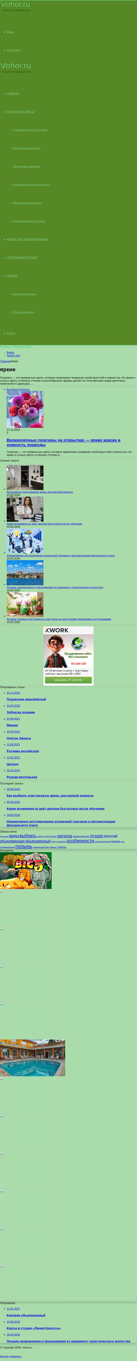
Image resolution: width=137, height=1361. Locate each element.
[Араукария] (25, 1262)
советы (61, 847)
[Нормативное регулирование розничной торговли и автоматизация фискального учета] (25, 552)
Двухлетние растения (26, 166)
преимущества (41, 847)
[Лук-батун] (24, 963)
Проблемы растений (22, 257)
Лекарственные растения (29, 221)
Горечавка (4, 836)
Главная (5, 361)
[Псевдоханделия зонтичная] (26, 1225)
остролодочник (102, 841)
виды (14, 835)
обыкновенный (37, 841)
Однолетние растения (27, 148)
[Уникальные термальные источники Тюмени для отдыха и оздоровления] (32, 1075)
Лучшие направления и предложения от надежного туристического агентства (55, 587)
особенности (80, 840)
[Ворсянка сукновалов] (24, 1187)
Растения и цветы (20, 111)
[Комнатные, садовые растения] (15, 11)
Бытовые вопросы (24, 294)
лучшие (96, 836)
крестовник (51, 836)
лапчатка (64, 836)
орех (53, 841)
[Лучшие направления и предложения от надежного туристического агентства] (25, 584)
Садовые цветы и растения (30, 130)
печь (123, 842)
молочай (110, 836)
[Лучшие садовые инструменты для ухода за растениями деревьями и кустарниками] (25, 616)
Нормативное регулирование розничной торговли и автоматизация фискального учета (61, 555)
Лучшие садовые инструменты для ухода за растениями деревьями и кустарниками (59, 619)
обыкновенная (12, 841)
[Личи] (27, 1300)
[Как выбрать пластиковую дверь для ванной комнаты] (25, 489)
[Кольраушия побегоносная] (27, 925)
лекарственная (81, 836)
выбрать (28, 835)
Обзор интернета (23, 312)
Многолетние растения (27, 202)
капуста (41, 836)
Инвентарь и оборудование (27, 239)
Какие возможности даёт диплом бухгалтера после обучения (44, 523)
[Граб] (24, 1037)
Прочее (12, 275)
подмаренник (7, 847)
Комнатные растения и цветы (31, 184)
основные (61, 841)
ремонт (53, 847)
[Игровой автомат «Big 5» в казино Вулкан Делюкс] (26, 888)
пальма (115, 841)
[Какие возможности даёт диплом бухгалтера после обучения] (25, 520)
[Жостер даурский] (25, 1112)
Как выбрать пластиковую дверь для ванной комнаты (40, 492)
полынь (23, 846)
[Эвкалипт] (27, 1150)
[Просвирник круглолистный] (27, 1000)
